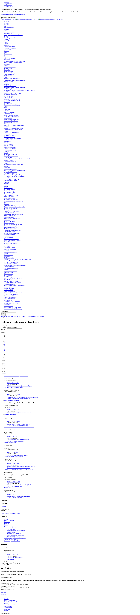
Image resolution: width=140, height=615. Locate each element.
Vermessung (7, 134)
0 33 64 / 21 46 (13, 463)
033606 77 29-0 (13, 421)
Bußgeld (6, 166)
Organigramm (7, 56)
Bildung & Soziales (6, 184)
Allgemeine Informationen (10, 94)
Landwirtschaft (8, 140)
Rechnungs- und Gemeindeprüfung (13, 62)
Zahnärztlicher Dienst (9, 231)
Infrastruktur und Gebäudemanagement (14, 125)
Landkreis (6, 45)
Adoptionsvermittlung (9, 198)
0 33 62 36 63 (13, 410)
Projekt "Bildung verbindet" (11, 195)
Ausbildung (7, 64)
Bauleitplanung (8, 118)
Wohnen (6, 77)
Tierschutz (6, 177)
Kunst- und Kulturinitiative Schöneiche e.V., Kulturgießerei (19, 427)
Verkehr (6, 163)
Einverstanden (11, 17)
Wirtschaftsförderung (9, 74)
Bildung (6, 186)
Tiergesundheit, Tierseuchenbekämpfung (14, 176)
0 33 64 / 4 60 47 (13, 482)
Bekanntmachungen (9, 27)
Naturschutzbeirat (8, 160)
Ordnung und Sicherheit (10, 147)
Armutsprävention (8, 306)
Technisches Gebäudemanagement (13, 129)
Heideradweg (7, 84)
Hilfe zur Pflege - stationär (10, 263)
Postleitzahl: (4, 329)
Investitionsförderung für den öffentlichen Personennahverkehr (20, 90)
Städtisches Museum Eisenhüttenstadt (13, 456)
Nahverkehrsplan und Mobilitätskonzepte (14, 87)
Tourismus (6, 151)
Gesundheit (7, 220)
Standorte (6, 250)
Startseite (3, 316)
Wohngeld (6, 269)
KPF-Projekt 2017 (8, 96)
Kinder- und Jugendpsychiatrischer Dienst (14, 226)
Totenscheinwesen (8, 237)
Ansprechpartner (8, 68)
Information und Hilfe (9, 604)
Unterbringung (7, 287)
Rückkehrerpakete (8, 81)
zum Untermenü (8, 5)
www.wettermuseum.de (15, 497)
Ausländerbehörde (8, 290)
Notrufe (6, 603)
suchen (3, 332)
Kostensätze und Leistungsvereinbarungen (15, 265)
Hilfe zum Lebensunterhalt (11, 260)
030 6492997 (12, 436)
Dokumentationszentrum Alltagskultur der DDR (16, 376)
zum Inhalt (6, 2)
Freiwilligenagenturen (9, 298)
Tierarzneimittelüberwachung (11, 179)
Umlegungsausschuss (9, 137)
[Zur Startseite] (31, 19)
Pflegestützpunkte (8, 272)
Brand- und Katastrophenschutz (12, 119)
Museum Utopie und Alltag (11, 281)
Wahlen (6, 106)
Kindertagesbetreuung (9, 209)
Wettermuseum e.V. (9, 487)
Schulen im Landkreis (9, 189)
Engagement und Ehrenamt (11, 295)
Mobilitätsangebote (9, 89)
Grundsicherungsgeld (9, 247)
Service (6, 36)
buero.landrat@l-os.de (15, 557)
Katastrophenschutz (9, 124)
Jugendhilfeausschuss (9, 215)
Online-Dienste (8, 40)
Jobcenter (6, 244)
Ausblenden (4, 17)
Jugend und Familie (9, 196)
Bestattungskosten (8, 255)
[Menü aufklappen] (62, 19)
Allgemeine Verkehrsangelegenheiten (13, 164)
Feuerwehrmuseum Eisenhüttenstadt (13, 387)
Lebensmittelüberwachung (10, 173)
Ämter (5, 55)
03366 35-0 (12, 554)
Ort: (2, 331)
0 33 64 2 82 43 (13, 394)
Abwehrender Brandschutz (11, 122)
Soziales (6, 253)
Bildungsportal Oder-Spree (11, 303)
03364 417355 (13, 383)
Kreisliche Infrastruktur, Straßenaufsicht (14, 128)
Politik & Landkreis (6, 43)
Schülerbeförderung (9, 191)
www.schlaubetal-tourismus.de (17, 425)
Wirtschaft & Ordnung (7, 110)
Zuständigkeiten (8, 113)
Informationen (7, 141)
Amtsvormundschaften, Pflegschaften (13, 201)
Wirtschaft (6, 182)
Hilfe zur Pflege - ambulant (11, 262)
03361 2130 (12, 452)
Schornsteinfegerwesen (10, 150)
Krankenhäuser (8, 242)
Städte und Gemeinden (10, 48)
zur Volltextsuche (8, 6)
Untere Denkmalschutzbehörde (12, 116)
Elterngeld (6, 204)
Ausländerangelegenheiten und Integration (15, 285)
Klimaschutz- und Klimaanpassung (13, 100)
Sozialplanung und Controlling (12, 301)
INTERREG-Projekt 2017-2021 (12, 99)
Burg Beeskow (8, 279)
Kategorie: (3, 327)
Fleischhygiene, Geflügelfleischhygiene (14, 175)
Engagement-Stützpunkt (10, 297)
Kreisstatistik (7, 70)
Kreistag (6, 52)
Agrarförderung (8, 142)
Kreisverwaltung (8, 54)
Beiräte (6, 107)
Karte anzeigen (11, 559)
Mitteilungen (7, 26)
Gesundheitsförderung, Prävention (12, 240)
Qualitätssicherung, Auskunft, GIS (12, 138)
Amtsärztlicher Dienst (9, 221)
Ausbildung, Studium (9, 32)
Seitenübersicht (8, 607)
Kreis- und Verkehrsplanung (11, 73)
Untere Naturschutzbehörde (11, 156)
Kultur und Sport (8, 274)
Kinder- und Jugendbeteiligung (12, 105)
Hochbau (6, 126)
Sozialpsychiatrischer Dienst (11, 227)
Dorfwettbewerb (8, 300)
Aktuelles (6, 24)
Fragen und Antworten (9, 291)
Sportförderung (8, 277)
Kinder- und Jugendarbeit (10, 208)
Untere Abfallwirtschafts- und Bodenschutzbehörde (17, 158)
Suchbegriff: (4, 326)
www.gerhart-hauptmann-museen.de (19, 412)
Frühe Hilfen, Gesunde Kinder (12, 211)
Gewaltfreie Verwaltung (10, 67)
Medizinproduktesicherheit (11, 243)
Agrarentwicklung (8, 144)
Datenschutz (7, 609)
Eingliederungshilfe (9, 258)
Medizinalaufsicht (8, 236)
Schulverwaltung (8, 188)
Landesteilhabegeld (9, 266)
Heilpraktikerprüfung (9, 234)
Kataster (6, 131)
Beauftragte (7, 59)
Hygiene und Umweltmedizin (11, 233)
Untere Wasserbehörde (9, 157)
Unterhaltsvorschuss (9, 212)
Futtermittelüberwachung (10, 180)
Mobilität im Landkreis (10, 86)
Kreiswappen (7, 49)
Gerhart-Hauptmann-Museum (11, 400)
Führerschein (7, 167)
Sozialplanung (7, 304)
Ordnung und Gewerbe (10, 148)
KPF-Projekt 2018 (8, 97)
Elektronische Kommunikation (12, 602)
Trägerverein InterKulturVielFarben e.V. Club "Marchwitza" (19, 469)
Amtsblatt (6, 29)
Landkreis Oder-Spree (9, 46)
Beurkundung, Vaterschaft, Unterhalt (13, 214)
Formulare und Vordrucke (10, 271)
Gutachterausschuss (9, 135)
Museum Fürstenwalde (10, 442)
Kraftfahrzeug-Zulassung (10, 169)
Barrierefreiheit (8, 606)
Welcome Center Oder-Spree (11, 294)
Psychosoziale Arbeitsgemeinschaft (13, 230)
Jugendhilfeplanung (9, 217)
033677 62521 (13, 494)
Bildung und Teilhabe (9, 193)
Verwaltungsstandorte (9, 58)
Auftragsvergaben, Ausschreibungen (13, 35)
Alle (5, 373)
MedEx (6, 83)
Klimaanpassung (8, 103)
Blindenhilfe (7, 256)
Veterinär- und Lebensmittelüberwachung (14, 170)
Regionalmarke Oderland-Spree (12, 78)
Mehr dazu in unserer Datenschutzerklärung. (13, 14)
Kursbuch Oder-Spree (9, 284)
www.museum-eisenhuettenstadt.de (18, 398)
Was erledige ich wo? (9, 38)
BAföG (6, 202)
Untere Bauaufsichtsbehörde (11, 115)
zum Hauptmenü (8, 3)
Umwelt (6, 153)
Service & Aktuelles (6, 22)
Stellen (5, 30)
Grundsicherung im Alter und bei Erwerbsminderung (17, 259)
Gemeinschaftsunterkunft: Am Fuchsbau (14, 293)
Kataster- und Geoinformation (11, 132)
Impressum (6, 610)
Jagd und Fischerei (8, 145)
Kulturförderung (8, 275)
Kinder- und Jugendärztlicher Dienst (13, 224)
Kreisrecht (6, 51)
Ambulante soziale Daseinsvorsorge (13, 309)
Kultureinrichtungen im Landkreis (12, 282)
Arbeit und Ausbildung (10, 249)
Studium (6, 65)
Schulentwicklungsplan (10, 192)
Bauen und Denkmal (9, 112)
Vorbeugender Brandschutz (11, 121)
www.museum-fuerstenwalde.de (17, 455)
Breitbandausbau (8, 75)
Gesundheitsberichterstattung (11, 239)
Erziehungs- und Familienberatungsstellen (14, 207)
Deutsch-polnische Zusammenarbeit (13, 93)
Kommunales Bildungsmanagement (13, 307)
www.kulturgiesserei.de (15, 441)
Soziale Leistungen (9, 288)
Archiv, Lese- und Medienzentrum (12, 278)
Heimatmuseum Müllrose (10, 414)
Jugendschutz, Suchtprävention (12, 218)
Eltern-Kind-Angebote (9, 205)
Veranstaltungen (8, 33)
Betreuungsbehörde (9, 223)
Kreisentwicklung (8, 71)
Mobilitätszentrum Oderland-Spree (13, 91)
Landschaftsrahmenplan (10, 161)
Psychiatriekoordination (10, 228)
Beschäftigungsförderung (10, 252)
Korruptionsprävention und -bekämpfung (14, 61)
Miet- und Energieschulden (11, 268)
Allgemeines (7, 246)
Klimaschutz (7, 102)
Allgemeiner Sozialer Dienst (11, 199)
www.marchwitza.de (14, 486)
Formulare (6, 39)
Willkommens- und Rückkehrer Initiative (14, 80)
